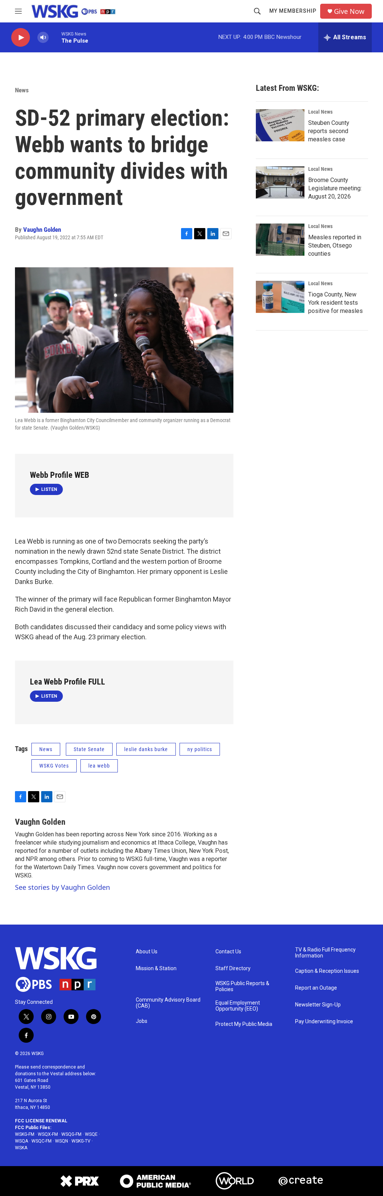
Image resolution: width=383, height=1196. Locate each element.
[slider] (55, 37)
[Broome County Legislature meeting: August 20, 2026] (280, 182)
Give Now (349, 11)
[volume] (43, 37)
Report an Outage (316, 988)
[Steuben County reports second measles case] (280, 125)
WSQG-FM (71, 1134)
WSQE (91, 1134)
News (22, 90)
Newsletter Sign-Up (318, 1005)
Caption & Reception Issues (327, 971)
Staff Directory (233, 968)
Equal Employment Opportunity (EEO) (237, 1006)
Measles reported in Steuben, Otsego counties (334, 245)
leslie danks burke (146, 749)
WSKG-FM (24, 1134)
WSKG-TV (81, 1141)
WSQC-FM (41, 1141)
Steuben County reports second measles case (328, 131)
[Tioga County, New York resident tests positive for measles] (280, 297)
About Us (146, 951)
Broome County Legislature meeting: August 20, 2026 (335, 188)
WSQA (21, 1141)
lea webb (99, 766)
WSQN (61, 1141)
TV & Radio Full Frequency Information (325, 953)
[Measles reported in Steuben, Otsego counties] (280, 240)
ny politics (199, 749)
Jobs (141, 1021)
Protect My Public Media (243, 1024)
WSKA (21, 1147)
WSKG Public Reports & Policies (242, 986)
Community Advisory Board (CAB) (168, 1003)
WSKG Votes (54, 766)
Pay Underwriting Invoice (324, 1021)
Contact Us (228, 951)
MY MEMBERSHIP (292, 11)
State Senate (89, 749)
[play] (21, 37)
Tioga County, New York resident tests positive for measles (335, 302)
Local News (320, 112)
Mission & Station (156, 968)
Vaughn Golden (42, 229)
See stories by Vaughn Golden (62, 887)
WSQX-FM (48, 1134)
